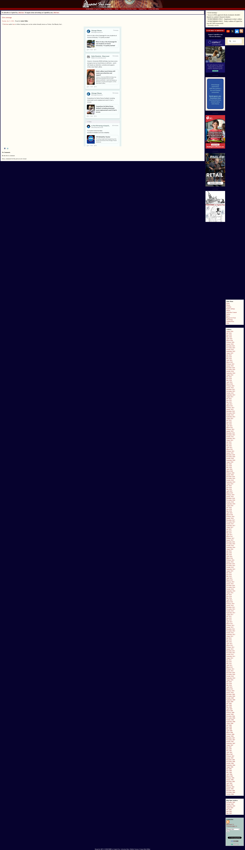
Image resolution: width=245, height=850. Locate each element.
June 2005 (229, 811)
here (14, 24)
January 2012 (230, 649)
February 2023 (230, 407)
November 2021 (230, 435)
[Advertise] (215, 31)
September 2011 (230, 656)
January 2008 (230, 736)
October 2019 (230, 480)
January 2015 (230, 584)
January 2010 (230, 692)
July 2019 (229, 486)
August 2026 (229, 331)
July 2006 (229, 769)
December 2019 (230, 476)
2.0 (230, 824)
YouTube (228, 307)
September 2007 (230, 743)
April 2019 (229, 491)
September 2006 (230, 765)
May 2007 (229, 751)
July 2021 (229, 442)
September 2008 (230, 721)
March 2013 (229, 623)
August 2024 (229, 375)
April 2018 (229, 513)
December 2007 (230, 738)
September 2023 (230, 395)
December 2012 (230, 629)
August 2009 (229, 702)
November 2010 (230, 674)
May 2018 (229, 511)
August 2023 (229, 397)
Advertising (229, 319)
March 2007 (229, 754)
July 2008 (229, 725)
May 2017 (229, 533)
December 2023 (230, 389)
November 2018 (230, 500)
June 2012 (229, 640)
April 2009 (229, 709)
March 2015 (229, 580)
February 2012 (230, 647)
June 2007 (229, 749)
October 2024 (230, 371)
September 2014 (230, 591)
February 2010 (230, 691)
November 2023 (230, 391)
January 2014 (230, 605)
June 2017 (229, 531)
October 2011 (230, 654)
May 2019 (229, 489)
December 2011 (230, 651)
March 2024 (229, 384)
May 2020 (229, 467)
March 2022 (229, 427)
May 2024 (229, 380)
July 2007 (229, 747)
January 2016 (230, 562)
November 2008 (230, 718)
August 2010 (229, 680)
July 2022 (229, 420)
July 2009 (229, 703)
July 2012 (229, 638)
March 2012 (229, 645)
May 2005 (229, 813)
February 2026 (230, 342)
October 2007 (230, 741)
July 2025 (229, 355)
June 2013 (229, 618)
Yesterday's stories (213, 25)
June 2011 (229, 662)
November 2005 (230, 802)
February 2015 (230, 582)
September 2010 (230, 678)
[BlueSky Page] (237, 33)
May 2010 (229, 685)
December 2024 (230, 368)
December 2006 (230, 760)
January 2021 (230, 453)
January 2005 (230, 789)
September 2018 (230, 504)
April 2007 (229, 752)
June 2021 (229, 444)
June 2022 (229, 422)
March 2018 (229, 515)
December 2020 (230, 455)
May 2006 (229, 772)
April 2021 (229, 447)
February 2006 (230, 778)
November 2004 (230, 792)
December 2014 (230, 585)
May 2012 (229, 642)
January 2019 (230, 496)
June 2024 (229, 378)
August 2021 (229, 440)
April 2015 (229, 578)
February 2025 (230, 364)
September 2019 (230, 482)
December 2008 (230, 716)
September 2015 (230, 569)
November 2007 (230, 740)
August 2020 (229, 462)
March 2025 (229, 362)
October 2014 (230, 589)
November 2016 (230, 544)
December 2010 (230, 672)
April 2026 (229, 339)
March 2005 (229, 785)
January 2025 (230, 366)
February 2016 (230, 560)
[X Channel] (232, 33)
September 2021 (230, 438)
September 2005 (230, 806)
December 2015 (230, 564)
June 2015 (229, 574)
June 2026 (229, 335)
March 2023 (229, 406)
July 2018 (229, 507)
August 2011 (229, 658)
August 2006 (229, 767)
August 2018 (229, 505)
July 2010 (229, 682)
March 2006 (229, 776)
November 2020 (230, 456)
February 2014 (230, 603)
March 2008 (229, 732)
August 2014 (229, 593)
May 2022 (229, 424)
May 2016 (229, 554)
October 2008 (230, 720)
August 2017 (229, 527)
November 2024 (230, 369)
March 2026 (229, 340)
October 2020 (230, 458)
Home (228, 303)
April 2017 (229, 535)
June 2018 (229, 509)
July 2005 (229, 809)
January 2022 (230, 431)
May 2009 (229, 707)
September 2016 (230, 547)
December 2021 (230, 433)
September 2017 (230, 525)
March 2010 (229, 689)
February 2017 (230, 538)
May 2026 (229, 337)
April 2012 (229, 643)
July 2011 (229, 660)
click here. (56, 13)
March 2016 (229, 558)
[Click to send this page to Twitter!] (7, 148)
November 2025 (230, 348)
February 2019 (230, 495)
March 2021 (229, 449)
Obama (228, 310)
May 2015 (229, 576)
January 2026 (230, 344)
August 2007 (229, 745)
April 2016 (229, 556)
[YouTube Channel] (228, 33)
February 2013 (230, 625)
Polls (227, 323)
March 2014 (229, 602)
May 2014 (229, 598)
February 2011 (230, 669)
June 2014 (229, 596)
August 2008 (229, 723)
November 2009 (230, 696)
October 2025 (230, 349)
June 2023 (229, 400)
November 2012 (230, 631)
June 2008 (229, 727)
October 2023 (230, 393)
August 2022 (229, 418)
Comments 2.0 (231, 826)
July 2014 (229, 594)
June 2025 (229, 357)
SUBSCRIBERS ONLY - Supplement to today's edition (225, 19)
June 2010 (229, 683)
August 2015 (229, 571)
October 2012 (230, 633)
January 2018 (230, 518)
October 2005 (230, 804)
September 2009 (230, 700)
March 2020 (229, 471)
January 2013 (230, 627)
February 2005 (230, 787)
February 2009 (230, 712)
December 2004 (230, 790)
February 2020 (230, 473)
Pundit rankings (230, 309)
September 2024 (230, 373)
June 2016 (229, 553)
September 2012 (230, 634)
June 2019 (229, 487)
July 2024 (229, 377)
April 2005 (229, 783)
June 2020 (229, 466)
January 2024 (230, 388)
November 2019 (230, 478)
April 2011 (229, 665)
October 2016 (230, 545)
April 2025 (229, 360)
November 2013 (230, 609)
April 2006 (229, 774)
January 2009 (230, 714)
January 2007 (230, 758)
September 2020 (230, 460)
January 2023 (230, 409)
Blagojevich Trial (231, 318)
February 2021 (230, 451)
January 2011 (230, 671)
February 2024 (230, 386)
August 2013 (229, 614)
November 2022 (230, 413)
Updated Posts (230, 321)
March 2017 (229, 536)
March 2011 (229, 667)
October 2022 (230, 415)
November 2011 (230, 653)
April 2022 (229, 426)
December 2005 (230, 781)
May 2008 (229, 729)
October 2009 (230, 698)
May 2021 (229, 446)
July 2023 (229, 398)
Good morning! (212, 13)
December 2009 (230, 694)
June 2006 (229, 770)
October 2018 (230, 502)
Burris (228, 316)
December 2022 (230, 411)
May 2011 (229, 663)
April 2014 (229, 600)
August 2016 (229, 549)
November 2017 (230, 522)
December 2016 (230, 542)
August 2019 (229, 484)
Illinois (228, 305)
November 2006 (230, 761)
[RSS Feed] (241, 33)
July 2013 (229, 616)
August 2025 (229, 353)
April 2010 (229, 687)
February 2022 (230, 429)
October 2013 (230, 611)
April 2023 (229, 404)
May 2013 (229, 620)
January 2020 (230, 475)
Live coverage (7, 17)
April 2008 (229, 731)
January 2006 (230, 780)
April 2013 (229, 622)
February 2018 (230, 516)
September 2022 (230, 417)
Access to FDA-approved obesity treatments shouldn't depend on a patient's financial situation (223, 16)
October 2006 (230, 763)
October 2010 (230, 676)
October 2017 (230, 524)
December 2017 (230, 520)
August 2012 (229, 636)
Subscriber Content (231, 312)
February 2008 (230, 734)
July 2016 (229, 551)
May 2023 (229, 402)
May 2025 (229, 358)
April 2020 (229, 469)
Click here (6, 24)
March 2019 (229, 493)
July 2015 (229, 573)
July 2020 (229, 464)
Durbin (228, 314)
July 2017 (229, 529)
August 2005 (229, 808)
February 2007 (230, 756)
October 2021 (230, 437)
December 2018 (230, 498)
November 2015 (230, 565)
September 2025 (230, 351)
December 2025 (230, 346)
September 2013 (230, 613)
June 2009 (229, 705)
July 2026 (229, 333)
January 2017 (230, 540)
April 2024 (229, 382)
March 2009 (229, 711)
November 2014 (230, 587)
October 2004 (230, 794)
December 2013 (230, 607)
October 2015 (230, 567)
